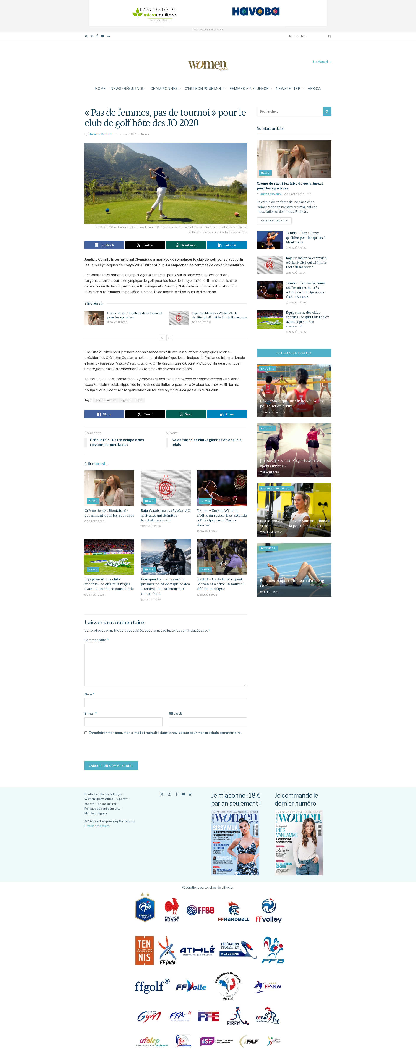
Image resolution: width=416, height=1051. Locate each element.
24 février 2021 (272, 532)
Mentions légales (96, 813)
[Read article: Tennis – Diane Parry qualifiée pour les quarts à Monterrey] (270, 240)
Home (100, 89)
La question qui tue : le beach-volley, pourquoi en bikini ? (292, 403)
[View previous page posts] (162, 338)
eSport (89, 804)
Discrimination (105, 400)
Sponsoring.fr (107, 804)
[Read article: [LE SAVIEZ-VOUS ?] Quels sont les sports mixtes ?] (294, 450)
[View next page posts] (169, 338)
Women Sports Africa (98, 799)
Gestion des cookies (96, 826)
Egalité (126, 400)
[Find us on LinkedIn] (108, 36)
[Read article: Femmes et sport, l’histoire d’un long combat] (294, 570)
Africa (314, 89)
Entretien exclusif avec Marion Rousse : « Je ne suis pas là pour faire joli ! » (294, 523)
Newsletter (288, 89)
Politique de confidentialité (102, 808)
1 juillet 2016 (270, 592)
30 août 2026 (118, 322)
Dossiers (268, 548)
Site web (175, 713)
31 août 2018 (270, 472)
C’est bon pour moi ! (203, 89)
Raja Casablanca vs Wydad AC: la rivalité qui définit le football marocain (219, 315)
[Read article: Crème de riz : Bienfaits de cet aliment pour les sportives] (94, 318)
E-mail (90, 713)
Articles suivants (276, 220)
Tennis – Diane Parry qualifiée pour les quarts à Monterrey (305, 237)
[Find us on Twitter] (86, 36)
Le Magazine (322, 61)
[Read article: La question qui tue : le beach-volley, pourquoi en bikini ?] (294, 390)
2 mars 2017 (128, 134)
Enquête (267, 368)
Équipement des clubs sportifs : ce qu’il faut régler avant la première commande (109, 584)
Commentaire (96, 640)
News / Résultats (126, 89)
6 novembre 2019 (273, 412)
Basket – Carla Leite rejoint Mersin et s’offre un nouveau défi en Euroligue (221, 584)
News (145, 134)
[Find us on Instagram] (92, 36)
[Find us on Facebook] (97, 36)
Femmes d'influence (276, 488)
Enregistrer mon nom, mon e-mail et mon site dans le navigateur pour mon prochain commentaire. (165, 733)
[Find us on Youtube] (102, 36)
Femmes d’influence (249, 89)
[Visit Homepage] (208, 61)
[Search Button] (329, 36)
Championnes (164, 89)
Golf (139, 400)
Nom (89, 694)
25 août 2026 (152, 599)
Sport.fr (122, 799)
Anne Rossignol (271, 194)
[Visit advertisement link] (208, 13)
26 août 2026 (203, 322)
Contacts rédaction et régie (103, 794)
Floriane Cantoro (100, 134)
